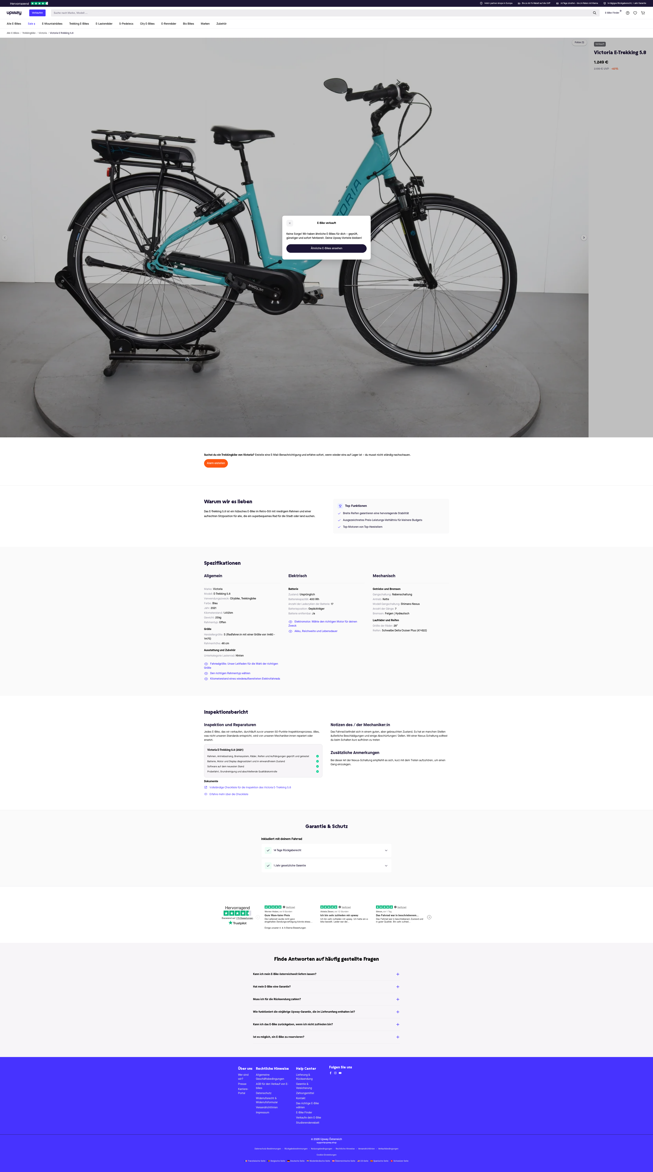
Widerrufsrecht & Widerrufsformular (267, 1100)
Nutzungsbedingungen (321, 1149)
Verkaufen (37, 13)
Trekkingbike (29, 33)
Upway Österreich (331, 1139)
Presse (242, 1084)
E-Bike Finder (612, 13)
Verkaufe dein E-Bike (308, 1117)
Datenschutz (263, 1093)
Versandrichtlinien (267, 1107)
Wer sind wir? (243, 1077)
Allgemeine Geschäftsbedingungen (270, 1077)
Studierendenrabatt (307, 1123)
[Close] (329, 2)
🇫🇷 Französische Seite (255, 1161)
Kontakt (300, 1098)
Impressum (262, 1112)
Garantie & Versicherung (304, 1086)
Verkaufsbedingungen (388, 1149)
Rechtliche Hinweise (345, 1149)
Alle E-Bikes (13, 33)
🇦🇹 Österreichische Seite (343, 1161)
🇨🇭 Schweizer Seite (399, 1161)
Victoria (43, 33)
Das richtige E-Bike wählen (307, 1105)
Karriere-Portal (243, 1091)
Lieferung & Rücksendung (304, 1077)
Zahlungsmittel (305, 1093)
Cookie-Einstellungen (327, 1155)
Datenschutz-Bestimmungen (268, 1149)
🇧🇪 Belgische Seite (276, 1161)
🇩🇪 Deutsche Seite (296, 1161)
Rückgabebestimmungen (296, 1149)
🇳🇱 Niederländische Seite (318, 1161)
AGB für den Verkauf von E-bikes (272, 1086)
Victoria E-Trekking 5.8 (61, 33)
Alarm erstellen (216, 463)
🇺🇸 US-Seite (362, 1161)
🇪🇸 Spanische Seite (379, 1161)
